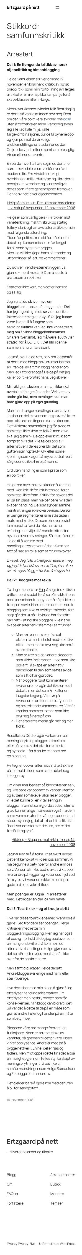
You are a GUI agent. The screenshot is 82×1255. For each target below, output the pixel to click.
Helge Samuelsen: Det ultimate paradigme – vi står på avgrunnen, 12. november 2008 (41, 205)
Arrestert (20, 54)
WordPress (67, 1243)
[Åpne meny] (57, 7)
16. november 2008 (20, 1100)
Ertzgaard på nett (23, 7)
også (67, 119)
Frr (41, 589)
